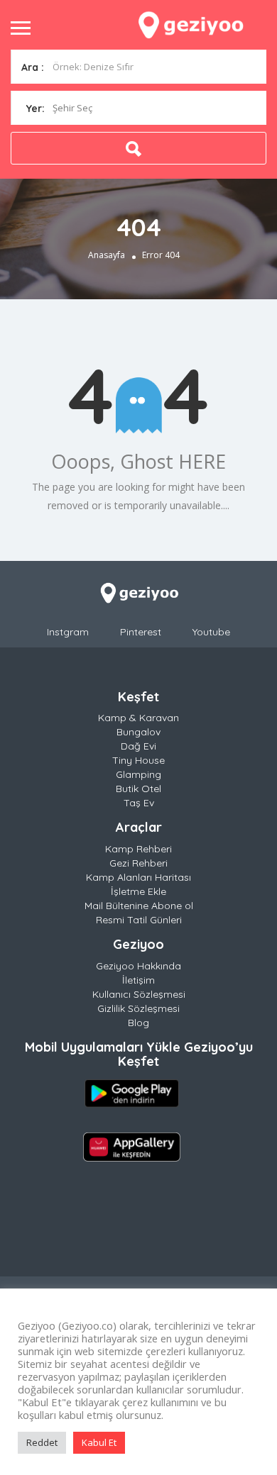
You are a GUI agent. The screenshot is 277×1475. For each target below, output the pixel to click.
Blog (138, 1022)
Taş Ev (139, 802)
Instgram (68, 631)
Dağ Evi (138, 746)
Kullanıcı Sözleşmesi (138, 994)
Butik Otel (138, 788)
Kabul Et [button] (99, 1442)
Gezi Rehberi (138, 863)
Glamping (138, 774)
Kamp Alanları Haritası (138, 877)
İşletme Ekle (138, 891)
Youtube (211, 631)
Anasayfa (106, 255)
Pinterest (140, 631)
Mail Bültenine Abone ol (139, 905)
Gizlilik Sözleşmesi (138, 1008)
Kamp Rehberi (138, 848)
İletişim (138, 980)
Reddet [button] (42, 1442)
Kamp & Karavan (138, 717)
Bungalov (138, 731)
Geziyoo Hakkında (138, 965)
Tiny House (138, 760)
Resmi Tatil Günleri (139, 919)
